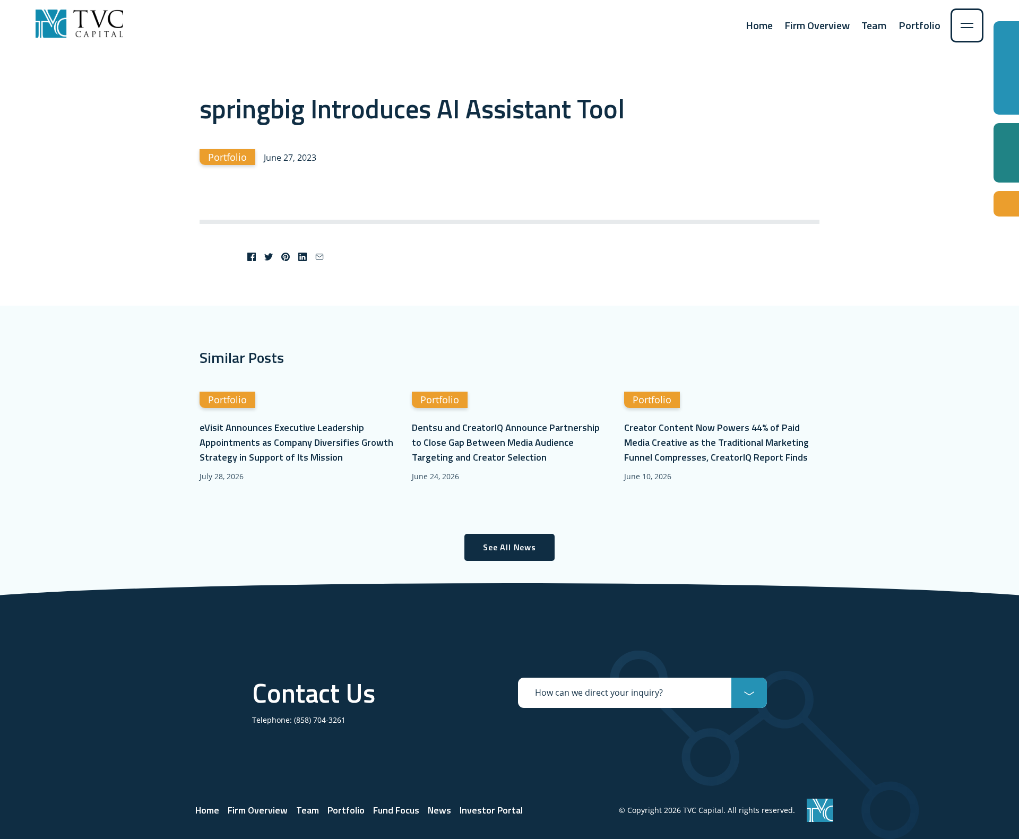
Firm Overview (817, 25)
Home (759, 25)
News (439, 810)
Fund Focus (396, 810)
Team (873, 25)
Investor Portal (491, 810)
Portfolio (919, 25)
